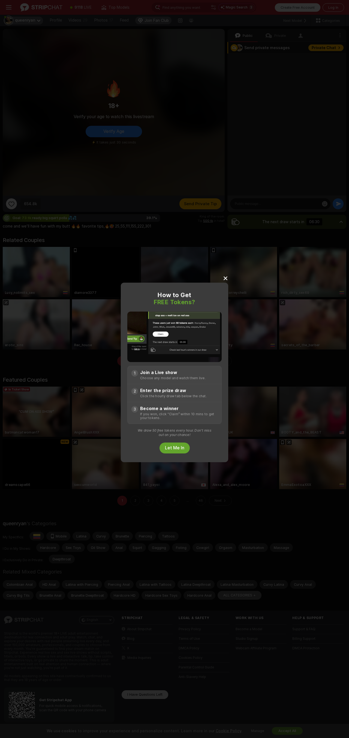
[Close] (225, 278)
